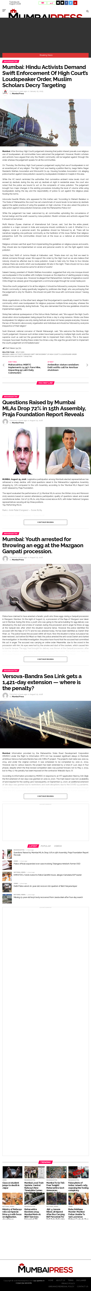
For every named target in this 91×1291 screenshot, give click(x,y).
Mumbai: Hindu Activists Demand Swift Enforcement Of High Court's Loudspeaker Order (40, 354)
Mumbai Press (18, 94)
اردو (51, 3)
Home (50, 1280)
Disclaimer (81, 1280)
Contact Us (82, 1286)
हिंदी (42, 3)
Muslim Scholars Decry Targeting (17, 356)
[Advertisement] (45, 35)
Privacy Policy (68, 1283)
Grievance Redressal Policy (61, 1286)
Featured (20, 352)
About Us (60, 1280)
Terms (70, 1280)
